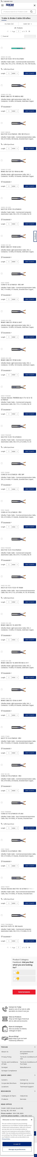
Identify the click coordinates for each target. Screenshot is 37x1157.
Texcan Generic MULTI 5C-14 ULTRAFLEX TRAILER (17, 889)
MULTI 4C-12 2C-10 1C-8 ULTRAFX (12, 59)
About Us (4, 1052)
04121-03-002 (5, 585)
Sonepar (4, 1067)
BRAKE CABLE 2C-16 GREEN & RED (12, 96)
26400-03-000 (6, 623)
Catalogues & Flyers (8, 1096)
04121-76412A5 (6, 548)
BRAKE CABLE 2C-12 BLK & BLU (11, 247)
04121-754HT (5, 887)
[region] (17, 1136)
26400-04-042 (6, 698)
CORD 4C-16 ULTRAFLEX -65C (11, 776)
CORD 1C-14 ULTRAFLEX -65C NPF (12, 285)
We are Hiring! (13, 1036)
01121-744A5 (5, 510)
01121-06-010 (5, 774)
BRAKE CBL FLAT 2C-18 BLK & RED (12, 172)
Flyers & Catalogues (15, 1026)
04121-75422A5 (6, 435)
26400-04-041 (6, 245)
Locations (4, 1087)
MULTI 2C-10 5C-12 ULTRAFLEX (11, 209)
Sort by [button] (26, 24)
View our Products (15, 1017)
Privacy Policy (6, 1057)
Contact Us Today (15, 1007)
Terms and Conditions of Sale (9, 1063)
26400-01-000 (6, 169)
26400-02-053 (6, 94)
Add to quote (29, 73)
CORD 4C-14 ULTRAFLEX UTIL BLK (12, 814)
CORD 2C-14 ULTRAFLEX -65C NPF (12, 474)
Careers (4, 1080)
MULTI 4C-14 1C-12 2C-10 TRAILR (12, 588)
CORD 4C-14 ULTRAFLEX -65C (11, 512)
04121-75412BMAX (7, 924)
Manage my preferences (17, 1149)
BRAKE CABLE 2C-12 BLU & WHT (11, 700)
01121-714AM (5, 283)
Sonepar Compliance (9, 1071)
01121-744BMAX (6, 812)
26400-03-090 (6, 661)
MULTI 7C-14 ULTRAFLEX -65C (11, 738)
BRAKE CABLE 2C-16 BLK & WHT (11, 322)
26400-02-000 (6, 320)
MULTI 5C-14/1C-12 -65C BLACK (12, 926)
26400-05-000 (6, 358)
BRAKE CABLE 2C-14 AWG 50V (11, 625)
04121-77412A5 (6, 396)
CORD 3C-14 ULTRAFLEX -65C (11, 851)
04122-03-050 (6, 57)
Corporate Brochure (8, 1083)
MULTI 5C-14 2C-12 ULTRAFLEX (11, 437)
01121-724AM (5, 472)
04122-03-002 (6, 207)
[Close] (31, 1120)
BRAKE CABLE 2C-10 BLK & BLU (11, 360)
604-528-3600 (18, 1113)
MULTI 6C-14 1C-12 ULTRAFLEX (11, 550)
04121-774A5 (5, 736)
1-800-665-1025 (8, 1)
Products (4, 1099)
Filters (9, 24)
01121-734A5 (5, 849)
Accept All (17, 1144)
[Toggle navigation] (2, 5)
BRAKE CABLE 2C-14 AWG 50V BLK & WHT (15, 663)
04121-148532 (5, 132)
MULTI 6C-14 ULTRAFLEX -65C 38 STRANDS (15, 134)
